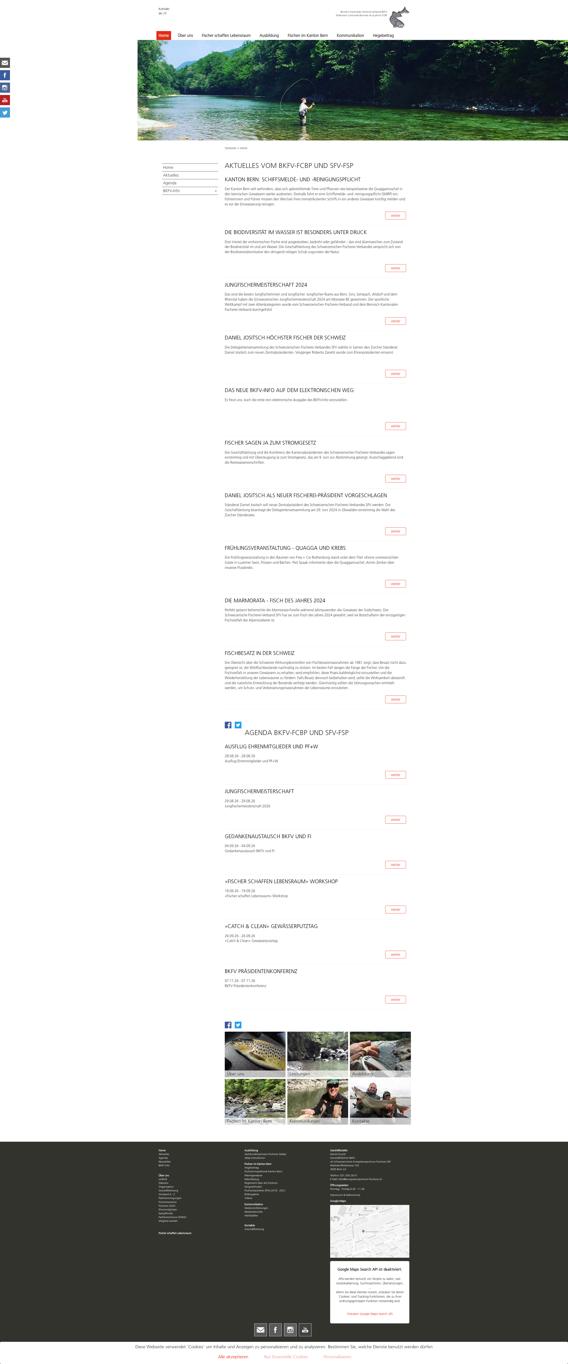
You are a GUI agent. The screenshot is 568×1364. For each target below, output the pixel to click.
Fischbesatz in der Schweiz (259, 653)
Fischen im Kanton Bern (308, 35)
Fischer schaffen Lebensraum (226, 35)
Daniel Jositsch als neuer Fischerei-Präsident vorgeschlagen (306, 495)
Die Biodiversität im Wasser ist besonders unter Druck (296, 232)
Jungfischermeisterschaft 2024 (266, 285)
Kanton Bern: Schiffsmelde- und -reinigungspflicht (293, 179)
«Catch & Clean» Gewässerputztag (271, 926)
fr (165, 13)
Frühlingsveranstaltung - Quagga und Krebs (285, 548)
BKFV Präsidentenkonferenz (261, 971)
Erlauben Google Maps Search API (369, 1314)
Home (164, 35)
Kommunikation (350, 35)
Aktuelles (171, 175)
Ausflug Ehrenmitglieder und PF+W (271, 746)
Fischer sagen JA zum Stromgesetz (270, 443)
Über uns (185, 35)
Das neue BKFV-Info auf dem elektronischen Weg (289, 390)
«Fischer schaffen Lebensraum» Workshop (281, 881)
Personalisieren (337, 1356)
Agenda (169, 183)
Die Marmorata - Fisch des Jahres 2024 (275, 600)
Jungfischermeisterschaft (259, 791)
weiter (395, 215)
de (160, 13)
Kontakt (164, 9)
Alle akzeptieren (233, 1356)
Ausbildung (269, 35)
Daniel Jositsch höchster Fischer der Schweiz (285, 337)
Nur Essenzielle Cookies (286, 1356)
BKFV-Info (171, 190)
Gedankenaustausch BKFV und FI (268, 836)
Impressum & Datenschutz (345, 1194)
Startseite (230, 148)
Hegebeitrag (383, 35)
